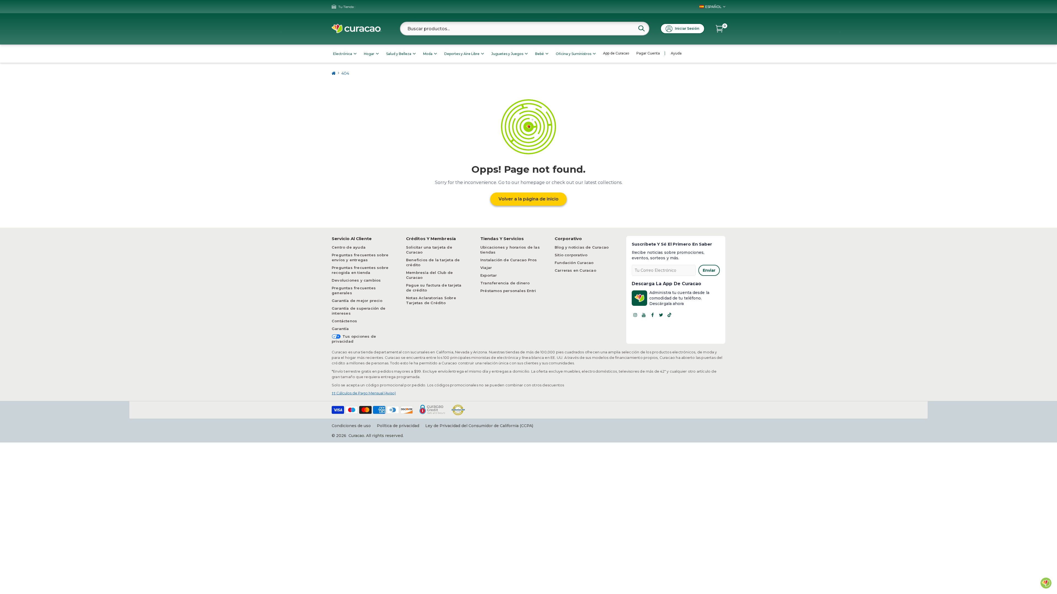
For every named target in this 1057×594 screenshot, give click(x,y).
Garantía (340, 328)
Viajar (486, 267)
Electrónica (342, 54)
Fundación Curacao (574, 262)
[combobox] (524, 28)
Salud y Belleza (398, 54)
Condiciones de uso (351, 425)
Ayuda (676, 53)
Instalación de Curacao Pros (508, 260)
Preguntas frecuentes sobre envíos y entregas (360, 257)
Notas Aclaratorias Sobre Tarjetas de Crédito (431, 300)
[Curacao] (356, 28)
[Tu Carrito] (719, 28)
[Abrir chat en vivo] (1045, 583)
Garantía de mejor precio (357, 300)
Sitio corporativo (571, 255)
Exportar (488, 275)
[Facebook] (652, 314)
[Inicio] (334, 73)
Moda (427, 54)
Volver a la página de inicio (528, 199)
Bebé (539, 54)
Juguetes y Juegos (507, 54)
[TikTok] (669, 314)
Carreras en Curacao (575, 270)
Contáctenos (344, 321)
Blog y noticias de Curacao (582, 247)
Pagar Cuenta (648, 53)
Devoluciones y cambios (356, 280)
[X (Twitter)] (660, 314)
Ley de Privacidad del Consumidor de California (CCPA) (479, 425)
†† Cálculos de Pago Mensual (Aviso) (364, 393)
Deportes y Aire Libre (462, 54)
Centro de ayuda (349, 247)
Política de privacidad (398, 425)
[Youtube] (643, 314)
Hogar (369, 54)
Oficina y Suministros (573, 54)
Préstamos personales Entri (508, 290)
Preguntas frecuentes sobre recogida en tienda (360, 270)
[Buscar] (641, 28)
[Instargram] (635, 314)
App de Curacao (616, 53)
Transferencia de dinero (505, 283)
